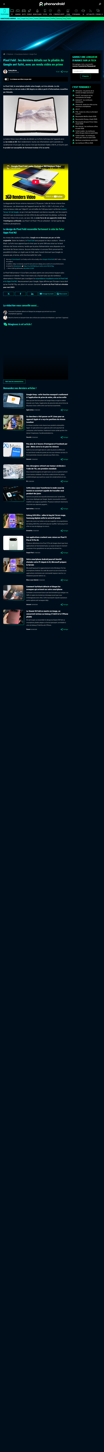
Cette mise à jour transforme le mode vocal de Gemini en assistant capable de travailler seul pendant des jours (45, 490)
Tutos (45, 14)
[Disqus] (35, 354)
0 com (58, 72)
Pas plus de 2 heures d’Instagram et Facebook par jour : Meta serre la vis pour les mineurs (46, 445)
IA (83, 14)
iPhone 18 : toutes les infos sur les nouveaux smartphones (86, 105)
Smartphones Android (21, 54)
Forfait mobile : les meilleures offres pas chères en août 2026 (85, 136)
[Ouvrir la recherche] (100, 4)
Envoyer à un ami (48, 293)
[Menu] (4, 4)
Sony (64, 18)
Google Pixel (24, 18)
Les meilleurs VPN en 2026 (84, 143)
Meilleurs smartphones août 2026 (86, 140)
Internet (28, 459)
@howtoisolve (17, 266)
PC (12, 14)
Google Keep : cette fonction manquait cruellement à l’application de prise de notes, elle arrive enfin (47, 396)
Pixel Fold (30, 240)
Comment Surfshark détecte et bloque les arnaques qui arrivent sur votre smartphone (44, 588)
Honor (31, 18)
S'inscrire (85, 76)
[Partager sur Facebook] (20, 294)
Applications (30, 410)
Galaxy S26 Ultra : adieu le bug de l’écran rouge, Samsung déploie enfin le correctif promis (46, 517)
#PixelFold (50, 259)
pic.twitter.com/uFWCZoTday (45, 266)
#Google (44, 259)
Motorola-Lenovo (44, 18)
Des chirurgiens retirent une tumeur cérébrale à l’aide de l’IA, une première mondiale (45, 467)
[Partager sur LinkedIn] (32, 294)
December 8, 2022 (28, 268)
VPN (50, 14)
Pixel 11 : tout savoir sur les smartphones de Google (84, 96)
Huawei (36, 18)
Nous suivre (63, 293)
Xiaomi (69, 18)
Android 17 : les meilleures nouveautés (83, 101)
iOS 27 (77, 109)
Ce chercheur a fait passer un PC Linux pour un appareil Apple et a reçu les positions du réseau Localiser (45, 419)
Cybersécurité (59, 14)
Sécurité (28, 437)
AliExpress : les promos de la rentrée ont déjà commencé (84, 92)
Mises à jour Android (32, 580)
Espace (29, 14)
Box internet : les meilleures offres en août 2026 (86, 127)
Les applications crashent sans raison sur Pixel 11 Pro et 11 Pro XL (46, 539)
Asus (18, 18)
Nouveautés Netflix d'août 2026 (85, 116)
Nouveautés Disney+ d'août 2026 (86, 119)
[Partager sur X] (8, 294)
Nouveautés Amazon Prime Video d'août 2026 (86, 123)
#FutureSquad (15, 259)
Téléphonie (5, 14)
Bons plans (37, 14)
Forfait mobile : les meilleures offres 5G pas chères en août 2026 (86, 132)
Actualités (90, 14)
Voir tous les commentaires (14, 381)
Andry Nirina (12, 70)
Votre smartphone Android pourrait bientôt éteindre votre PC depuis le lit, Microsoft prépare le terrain (46, 562)
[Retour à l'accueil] (52, 4)
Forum (98, 14)
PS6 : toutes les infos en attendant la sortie (86, 113)
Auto (24, 14)
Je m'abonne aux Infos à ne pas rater (20, 79)
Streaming (76, 14)
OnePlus (53, 18)
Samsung (59, 18)
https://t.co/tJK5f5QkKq (30, 266)
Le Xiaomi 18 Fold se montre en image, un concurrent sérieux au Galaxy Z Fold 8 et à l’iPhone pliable (47, 613)
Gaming (18, 14)
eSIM (67, 15)
